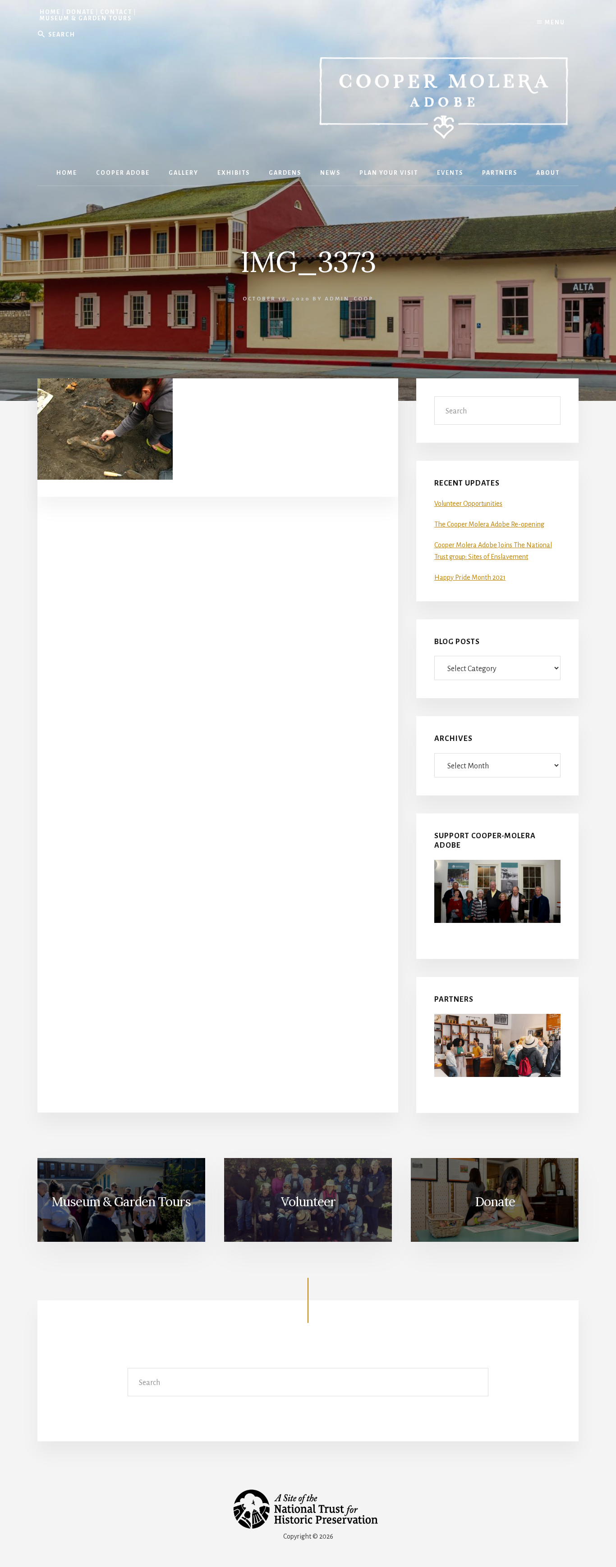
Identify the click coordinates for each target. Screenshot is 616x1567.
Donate (80, 12)
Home (50, 12)
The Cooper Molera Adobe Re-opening (489, 524)
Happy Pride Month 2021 (470, 577)
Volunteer (308, 1202)
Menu (554, 22)
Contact (116, 12)
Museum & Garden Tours (86, 18)
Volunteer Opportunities (468, 503)
